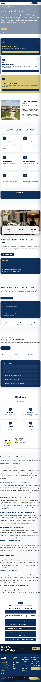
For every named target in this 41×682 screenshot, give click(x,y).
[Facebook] (1, 673)
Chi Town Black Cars (24, 500)
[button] (20, 603)
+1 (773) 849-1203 (37, 0)
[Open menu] (39, 3)
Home (2, 6)
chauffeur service (8, 517)
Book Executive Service (7, 254)
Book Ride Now (5, 347)
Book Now (35, 3)
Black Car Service (7, 6)
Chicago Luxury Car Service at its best (7, 0)
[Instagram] (3, 673)
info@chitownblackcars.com (30, 0)
